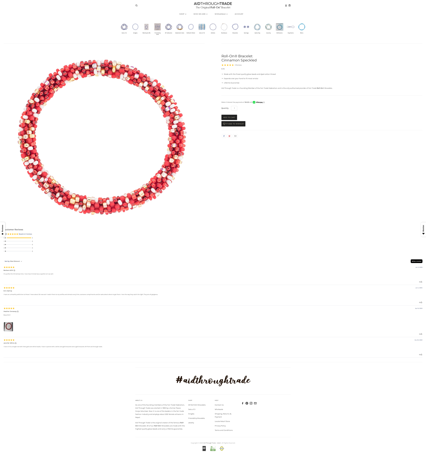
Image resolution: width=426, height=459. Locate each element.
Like (224, 136)
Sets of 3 (191, 409)
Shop (182, 14)
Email (235, 136)
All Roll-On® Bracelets (197, 405)
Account (239, 14)
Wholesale (220, 14)
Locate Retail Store (222, 421)
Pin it (229, 136)
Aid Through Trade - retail (212, 443)
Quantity (224, 108)
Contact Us (219, 405)
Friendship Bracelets (196, 418)
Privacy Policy (220, 426)
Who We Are (199, 14)
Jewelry (191, 423)
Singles (191, 414)
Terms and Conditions (224, 430)
